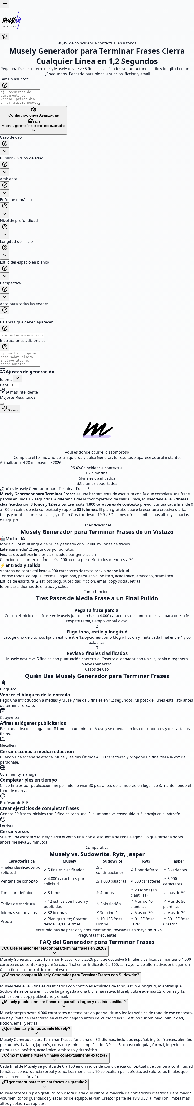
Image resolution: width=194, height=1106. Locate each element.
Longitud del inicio (16, 241)
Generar (13, 410)
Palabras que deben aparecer (26, 322)
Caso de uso (11, 137)
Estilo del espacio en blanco (24, 262)
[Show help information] (4, 85)
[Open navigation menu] (4, 4)
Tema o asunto (14, 79)
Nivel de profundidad (19, 220)
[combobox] (4, 151)
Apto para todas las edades (24, 303)
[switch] (2, 318)
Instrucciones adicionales (22, 340)
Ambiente (8, 178)
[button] (97, 251)
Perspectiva (10, 283)
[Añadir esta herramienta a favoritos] (4, 36)
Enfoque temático (16, 199)
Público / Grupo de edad (22, 158)
